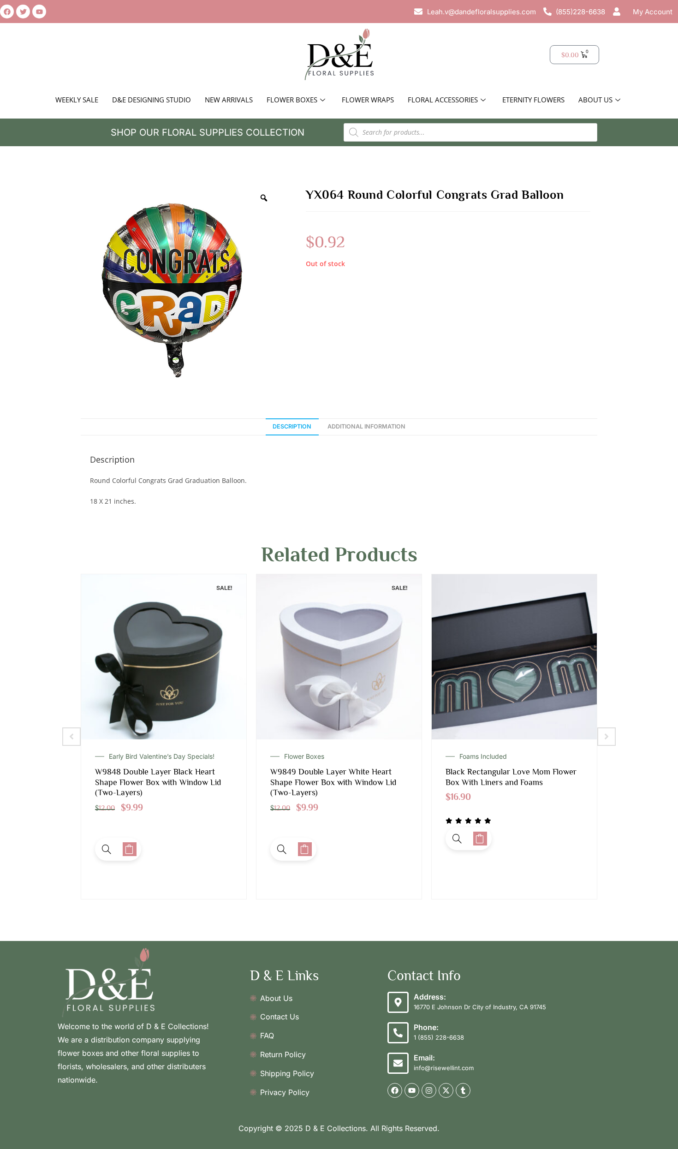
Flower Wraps (368, 99)
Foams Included (308, 756)
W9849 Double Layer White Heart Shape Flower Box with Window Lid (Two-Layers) (158, 782)
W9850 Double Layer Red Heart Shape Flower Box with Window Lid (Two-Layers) (508, 782)
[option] (177, 284)
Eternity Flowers (533, 99)
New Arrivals (229, 99)
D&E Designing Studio (151, 99)
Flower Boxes (292, 99)
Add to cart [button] (130, 849)
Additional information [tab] (366, 426)
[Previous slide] (71, 736)
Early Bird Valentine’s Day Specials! (512, 756)
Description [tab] (292, 426)
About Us (595, 99)
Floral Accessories (443, 99)
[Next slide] (606, 736)
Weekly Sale (76, 99)
